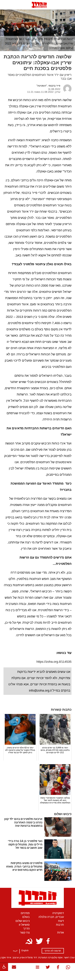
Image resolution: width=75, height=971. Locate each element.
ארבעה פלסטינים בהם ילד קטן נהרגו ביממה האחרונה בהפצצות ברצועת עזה (23, 822)
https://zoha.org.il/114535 (54, 661)
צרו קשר (25, 932)
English (25, 950)
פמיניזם (25, 913)
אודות (60, 932)
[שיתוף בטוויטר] (48, 968)
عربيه (15, 950)
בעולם (26, 916)
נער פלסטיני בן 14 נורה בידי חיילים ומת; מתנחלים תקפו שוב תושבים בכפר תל (25, 844)
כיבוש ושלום (23, 920)
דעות (61, 920)
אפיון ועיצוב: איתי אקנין (13, 957)
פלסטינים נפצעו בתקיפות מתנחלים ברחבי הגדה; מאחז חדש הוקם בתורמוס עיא (24, 866)
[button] (4, 967)
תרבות (60, 924)
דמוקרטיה (58, 913)
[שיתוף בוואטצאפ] (68, 968)
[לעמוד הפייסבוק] (48, 941)
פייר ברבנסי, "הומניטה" (48, 85)
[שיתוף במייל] (14, 967)
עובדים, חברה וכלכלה (51, 916)
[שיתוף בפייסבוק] (57, 968)
